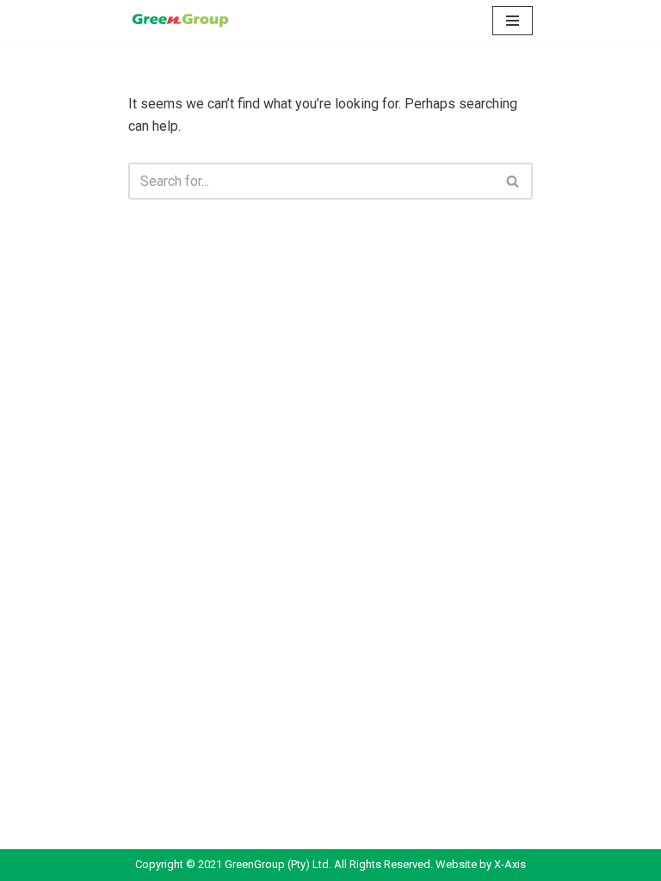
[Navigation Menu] (512, 20)
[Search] (513, 181)
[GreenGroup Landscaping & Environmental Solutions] (180, 20)
